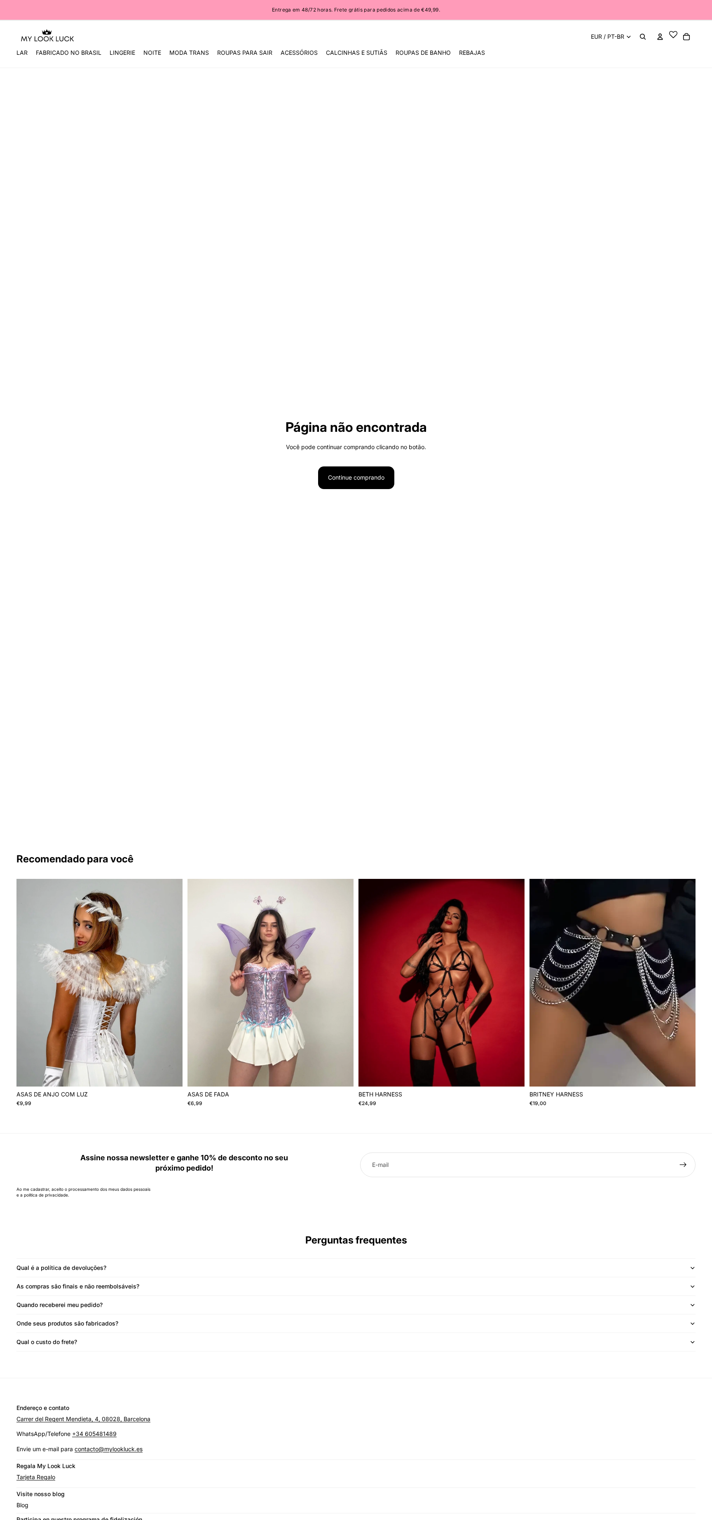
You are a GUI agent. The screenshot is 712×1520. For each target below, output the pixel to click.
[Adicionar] (682, 1073)
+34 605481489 (94, 1433)
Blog (22, 1504)
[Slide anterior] (199, 983)
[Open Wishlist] (673, 37)
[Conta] (660, 37)
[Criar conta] (683, 1164)
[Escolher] (169, 1073)
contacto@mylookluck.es (109, 1448)
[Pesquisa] (643, 37)
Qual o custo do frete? (46, 1341)
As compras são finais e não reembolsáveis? (77, 1286)
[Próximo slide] (341, 983)
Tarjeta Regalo (35, 1476)
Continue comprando (356, 477)
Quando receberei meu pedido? (59, 1304)
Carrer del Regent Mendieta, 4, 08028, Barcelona (83, 1418)
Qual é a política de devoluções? (61, 1267)
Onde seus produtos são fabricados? (67, 1323)
